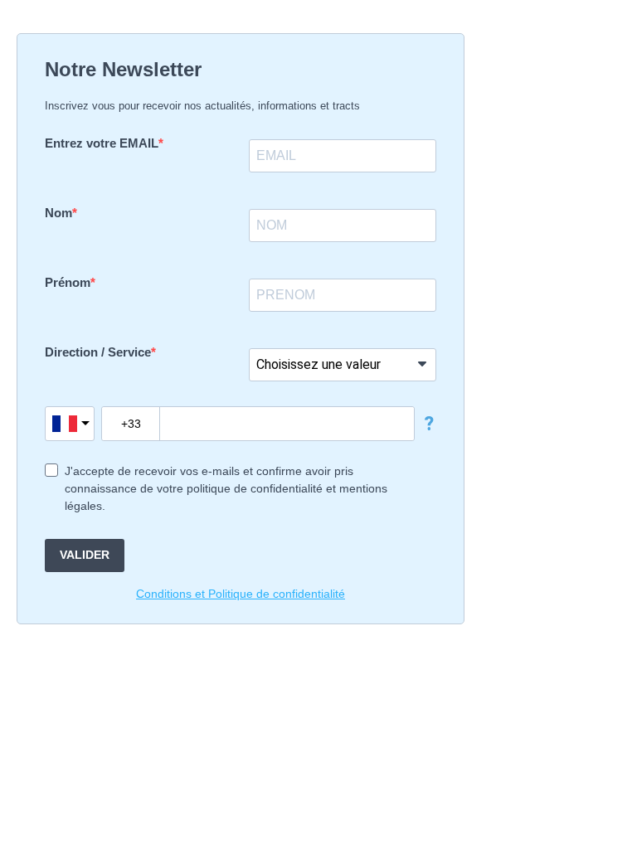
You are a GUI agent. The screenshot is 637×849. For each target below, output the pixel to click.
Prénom (67, 282)
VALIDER (84, 554)
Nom (58, 213)
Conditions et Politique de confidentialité (240, 593)
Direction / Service (98, 352)
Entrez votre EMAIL (101, 143)
